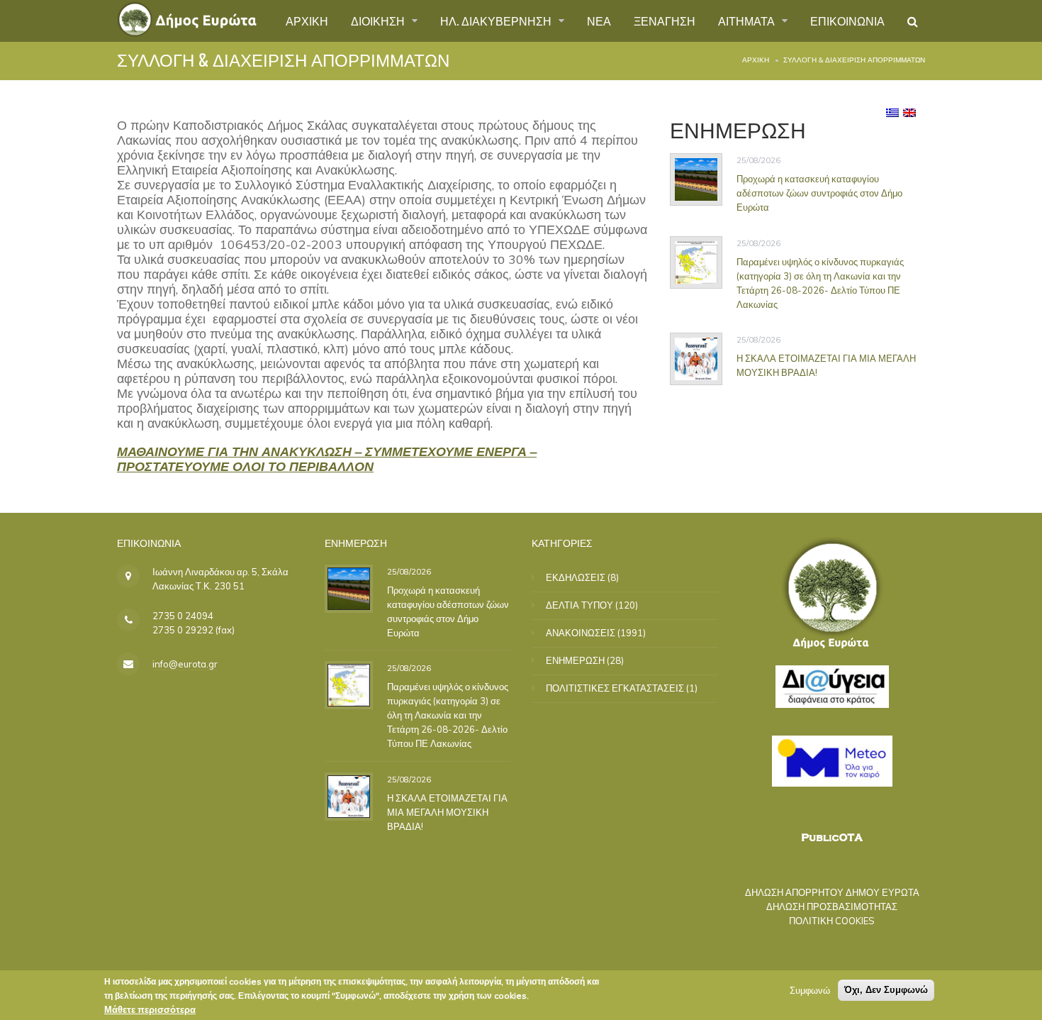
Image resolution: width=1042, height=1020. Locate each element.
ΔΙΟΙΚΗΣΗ (379, 20)
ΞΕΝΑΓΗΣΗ (664, 20)
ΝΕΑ (599, 20)
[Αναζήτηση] (912, 21)
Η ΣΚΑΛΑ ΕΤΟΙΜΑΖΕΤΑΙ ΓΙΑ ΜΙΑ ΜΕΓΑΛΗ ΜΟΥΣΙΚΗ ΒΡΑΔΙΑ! (447, 811)
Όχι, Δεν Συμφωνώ (886, 990)
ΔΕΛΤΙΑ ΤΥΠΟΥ (579, 605)
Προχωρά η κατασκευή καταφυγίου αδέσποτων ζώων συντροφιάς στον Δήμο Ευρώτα (819, 193)
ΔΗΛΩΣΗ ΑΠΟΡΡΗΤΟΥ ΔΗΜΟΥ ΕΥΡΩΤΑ (832, 892)
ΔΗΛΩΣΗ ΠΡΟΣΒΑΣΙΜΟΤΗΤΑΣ (831, 906)
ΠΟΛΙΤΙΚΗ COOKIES (832, 920)
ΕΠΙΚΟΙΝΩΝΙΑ (847, 20)
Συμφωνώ (810, 990)
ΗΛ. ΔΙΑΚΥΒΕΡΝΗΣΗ (497, 20)
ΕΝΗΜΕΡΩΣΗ (575, 660)
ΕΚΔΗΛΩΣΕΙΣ (575, 577)
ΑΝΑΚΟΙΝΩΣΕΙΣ (580, 632)
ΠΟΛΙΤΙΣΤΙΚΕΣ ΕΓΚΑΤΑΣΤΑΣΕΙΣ (615, 688)
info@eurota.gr (185, 664)
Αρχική (755, 60)
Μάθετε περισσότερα (150, 1009)
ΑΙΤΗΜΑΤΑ (748, 20)
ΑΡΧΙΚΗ (307, 20)
